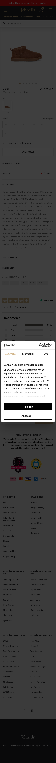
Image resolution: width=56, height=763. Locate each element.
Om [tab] (46, 354)
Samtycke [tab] (10, 354)
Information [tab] (28, 354)
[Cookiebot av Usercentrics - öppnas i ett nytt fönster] (39, 345)
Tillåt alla (28, 406)
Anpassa (26, 415)
